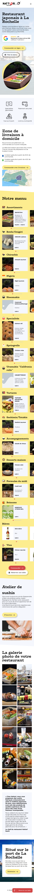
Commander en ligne (12, 48)
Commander (15, 568)
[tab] (11, 228)
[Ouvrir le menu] (31, 4)
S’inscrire (8, 615)
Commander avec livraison (14, 167)
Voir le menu (12, 55)
